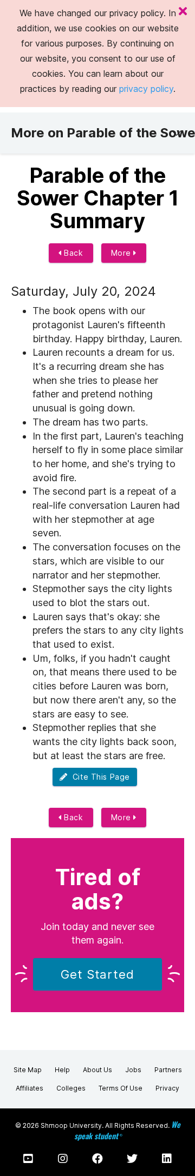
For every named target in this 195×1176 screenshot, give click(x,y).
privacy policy (146, 88)
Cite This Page (99, 776)
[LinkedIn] (166, 1158)
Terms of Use (120, 1088)
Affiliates (29, 1088)
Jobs (133, 1070)
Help (62, 1070)
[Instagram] (62, 1158)
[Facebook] (97, 1158)
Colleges (71, 1088)
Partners (168, 1070)
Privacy (167, 1088)
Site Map (28, 1070)
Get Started (97, 974)
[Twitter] (132, 1158)
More (122, 252)
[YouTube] (28, 1158)
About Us (97, 1070)
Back (72, 252)
